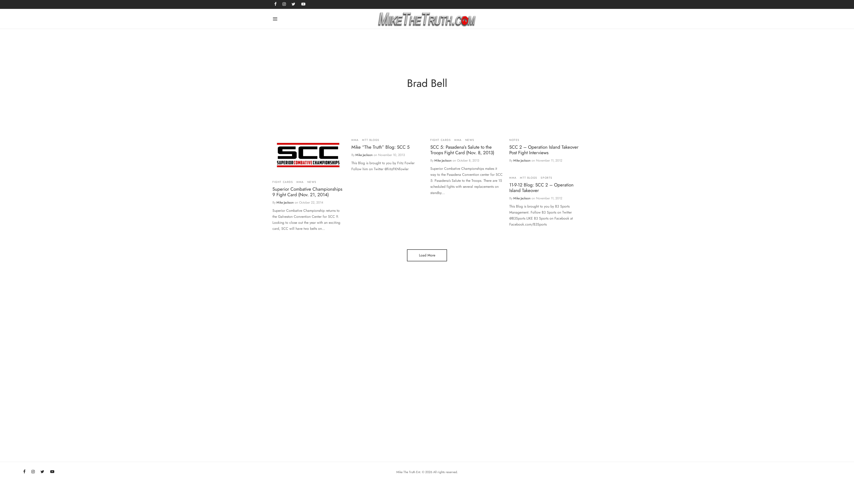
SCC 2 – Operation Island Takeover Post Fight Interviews (543, 150)
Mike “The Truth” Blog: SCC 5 (380, 147)
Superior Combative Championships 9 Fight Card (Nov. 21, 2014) (307, 192)
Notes (514, 140)
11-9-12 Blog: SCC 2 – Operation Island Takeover (541, 188)
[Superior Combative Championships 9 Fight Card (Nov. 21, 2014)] (308, 156)
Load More (427, 255)
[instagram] (33, 472)
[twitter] (42, 472)
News (311, 182)
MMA (300, 182)
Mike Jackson (285, 202)
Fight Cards (282, 182)
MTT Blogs (370, 140)
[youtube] (52, 472)
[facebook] (24, 472)
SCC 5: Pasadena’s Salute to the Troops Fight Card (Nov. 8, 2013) (462, 150)
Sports (546, 178)
